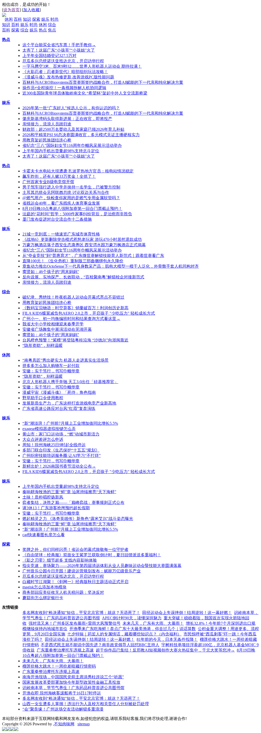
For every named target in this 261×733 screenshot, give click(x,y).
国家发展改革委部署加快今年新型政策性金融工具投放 (71, 682)
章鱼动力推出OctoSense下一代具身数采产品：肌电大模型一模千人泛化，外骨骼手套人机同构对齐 (110, 266)
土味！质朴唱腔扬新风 (42, 497)
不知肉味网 (64, 724)
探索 (36, 19)
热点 (43, 30)
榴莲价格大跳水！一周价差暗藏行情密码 (59, 666)
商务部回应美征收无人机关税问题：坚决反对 (63, 592)
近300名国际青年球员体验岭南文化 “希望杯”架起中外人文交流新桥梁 (84, 93)
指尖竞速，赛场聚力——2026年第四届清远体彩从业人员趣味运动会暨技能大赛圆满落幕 (101, 565)
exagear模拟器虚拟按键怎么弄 (49, 429)
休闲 (9, 19)
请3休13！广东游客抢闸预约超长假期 (56, 508)
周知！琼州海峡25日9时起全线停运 (54, 445)
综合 (52, 24)
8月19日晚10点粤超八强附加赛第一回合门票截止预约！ (72, 208)
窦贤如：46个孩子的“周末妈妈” (50, 271)
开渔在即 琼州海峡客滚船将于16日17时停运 (61, 693)
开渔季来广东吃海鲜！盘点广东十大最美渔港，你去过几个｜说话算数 (132, 628)
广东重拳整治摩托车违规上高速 (65, 650)
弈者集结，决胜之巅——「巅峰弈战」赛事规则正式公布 (73, 502)
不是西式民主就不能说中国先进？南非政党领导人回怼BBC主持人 (100, 645)
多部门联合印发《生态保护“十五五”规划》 (60, 450)
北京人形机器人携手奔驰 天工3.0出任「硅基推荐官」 (70, 382)
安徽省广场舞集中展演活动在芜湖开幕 (57, 329)
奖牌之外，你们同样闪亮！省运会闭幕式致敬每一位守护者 (75, 549)
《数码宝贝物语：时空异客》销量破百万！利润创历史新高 (75, 308)
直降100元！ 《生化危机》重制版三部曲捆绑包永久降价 (72, 261)
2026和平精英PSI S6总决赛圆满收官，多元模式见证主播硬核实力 (81, 135)
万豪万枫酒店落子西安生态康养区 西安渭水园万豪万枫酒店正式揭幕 (84, 245)
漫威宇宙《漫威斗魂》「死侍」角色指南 (59, 392)
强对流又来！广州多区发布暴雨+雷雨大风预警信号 (75, 623)
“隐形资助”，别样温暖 (42, 345)
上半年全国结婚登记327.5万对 (49, 55)
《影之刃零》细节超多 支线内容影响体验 (59, 560)
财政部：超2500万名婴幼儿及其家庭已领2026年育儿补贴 (73, 129)
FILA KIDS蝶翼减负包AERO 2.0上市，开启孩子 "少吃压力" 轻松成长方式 (88, 313)
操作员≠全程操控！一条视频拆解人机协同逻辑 (64, 88)
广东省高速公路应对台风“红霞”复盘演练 (58, 408)
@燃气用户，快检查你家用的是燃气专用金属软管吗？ (71, 198)
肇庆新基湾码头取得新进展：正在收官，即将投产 (67, 118)
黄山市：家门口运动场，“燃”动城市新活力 (60, 434)
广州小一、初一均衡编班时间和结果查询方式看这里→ (71, 318)
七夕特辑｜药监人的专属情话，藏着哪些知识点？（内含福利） (124, 634)
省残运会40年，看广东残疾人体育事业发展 (61, 203)
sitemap (83, 724)
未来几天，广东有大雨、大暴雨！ (153, 623)
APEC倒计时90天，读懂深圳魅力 (132, 618)
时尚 (54, 19)
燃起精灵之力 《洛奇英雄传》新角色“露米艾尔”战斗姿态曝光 (77, 518)
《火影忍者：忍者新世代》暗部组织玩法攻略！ (65, 71)
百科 (18, 19)
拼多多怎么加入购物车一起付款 (51, 365)
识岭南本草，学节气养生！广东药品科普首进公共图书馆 (73, 687)
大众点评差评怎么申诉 (42, 439)
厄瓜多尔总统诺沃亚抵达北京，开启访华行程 (63, 61)
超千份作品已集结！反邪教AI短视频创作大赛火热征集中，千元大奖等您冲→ (165, 650)
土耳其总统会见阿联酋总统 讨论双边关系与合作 (65, 192)
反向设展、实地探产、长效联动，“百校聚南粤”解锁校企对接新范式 (83, 277)
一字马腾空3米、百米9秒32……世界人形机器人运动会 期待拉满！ (82, 66)
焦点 (52, 30)
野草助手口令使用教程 (42, 398)
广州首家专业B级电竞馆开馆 (48, 182)
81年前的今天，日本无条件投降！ (167, 639)
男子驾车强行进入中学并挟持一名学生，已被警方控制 (71, 187)
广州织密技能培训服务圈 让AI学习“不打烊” (61, 455)
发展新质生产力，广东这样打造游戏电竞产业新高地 (69, 403)
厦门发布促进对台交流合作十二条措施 (57, 219)
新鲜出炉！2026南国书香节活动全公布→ (59, 466)
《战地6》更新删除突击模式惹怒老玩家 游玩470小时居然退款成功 (82, 239)
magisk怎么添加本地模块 (44, 587)
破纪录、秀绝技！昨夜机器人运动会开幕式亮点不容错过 (73, 297)
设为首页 (11, 10)
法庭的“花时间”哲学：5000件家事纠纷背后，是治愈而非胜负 (77, 214)
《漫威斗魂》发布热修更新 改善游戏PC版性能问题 (68, 77)
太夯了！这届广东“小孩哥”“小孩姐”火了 (58, 50)
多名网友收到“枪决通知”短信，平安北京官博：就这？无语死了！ (81, 612)
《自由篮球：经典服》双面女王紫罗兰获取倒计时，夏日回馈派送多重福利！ (91, 555)
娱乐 (45, 19)
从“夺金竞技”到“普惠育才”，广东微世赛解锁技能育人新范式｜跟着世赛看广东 (93, 255)
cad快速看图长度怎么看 (43, 535)
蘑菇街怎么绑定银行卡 (42, 598)
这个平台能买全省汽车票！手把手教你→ (59, 45)
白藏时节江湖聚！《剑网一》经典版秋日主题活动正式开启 (75, 582)
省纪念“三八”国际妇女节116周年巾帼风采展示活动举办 (72, 145)
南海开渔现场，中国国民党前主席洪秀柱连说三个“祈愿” (73, 677)
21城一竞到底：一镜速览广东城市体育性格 (61, 234)
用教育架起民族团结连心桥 (46, 140)
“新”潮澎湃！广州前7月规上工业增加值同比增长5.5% (70, 423)
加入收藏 (31, 10)
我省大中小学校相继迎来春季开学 (53, 324)
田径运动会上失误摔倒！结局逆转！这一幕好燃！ (187, 612)
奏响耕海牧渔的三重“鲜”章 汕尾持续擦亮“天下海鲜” (69, 492)
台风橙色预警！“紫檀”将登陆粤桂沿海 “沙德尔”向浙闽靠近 (75, 340)
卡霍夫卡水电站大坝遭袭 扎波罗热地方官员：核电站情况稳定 (78, 171)
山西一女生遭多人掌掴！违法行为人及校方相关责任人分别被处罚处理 (85, 704)
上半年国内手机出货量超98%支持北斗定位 (60, 151)
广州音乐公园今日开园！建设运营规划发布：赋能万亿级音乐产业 (81, 571)
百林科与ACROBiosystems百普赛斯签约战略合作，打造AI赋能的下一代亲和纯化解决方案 (102, 82)
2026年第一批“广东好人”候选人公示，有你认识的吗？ (71, 108)
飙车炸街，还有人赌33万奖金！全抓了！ (59, 176)
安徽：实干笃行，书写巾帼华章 (51, 371)
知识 (27, 19)
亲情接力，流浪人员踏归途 (46, 124)
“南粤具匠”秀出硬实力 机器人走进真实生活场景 (65, 360)
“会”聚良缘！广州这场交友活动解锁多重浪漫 (62, 709)
